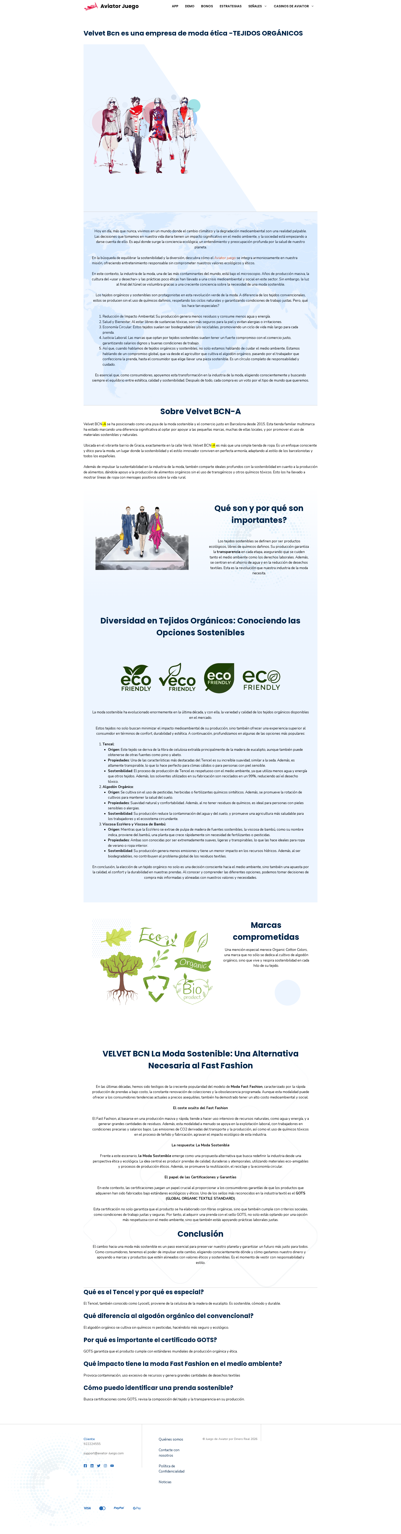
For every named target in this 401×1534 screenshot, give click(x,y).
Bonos (207, 6)
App (175, 6)
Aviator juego (225, 257)
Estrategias (231, 6)
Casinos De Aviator (291, 6)
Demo (189, 6)
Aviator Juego (119, 6)
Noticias (165, 1482)
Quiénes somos (171, 1439)
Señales (255, 6)
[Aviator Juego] (91, 6)
